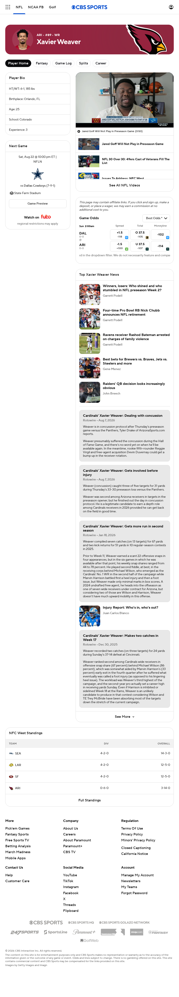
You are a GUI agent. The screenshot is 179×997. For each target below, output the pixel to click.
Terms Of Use (132, 828)
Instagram (71, 887)
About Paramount (77, 840)
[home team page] (38, 174)
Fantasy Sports (17, 834)
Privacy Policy (132, 834)
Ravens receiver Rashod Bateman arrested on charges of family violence (136, 337)
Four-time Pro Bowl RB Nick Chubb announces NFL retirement (131, 312)
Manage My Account (137, 875)
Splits (83, 63)
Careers (69, 834)
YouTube (70, 875)
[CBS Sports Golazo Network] (124, 922)
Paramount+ (72, 846)
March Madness (17, 852)
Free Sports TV (17, 840)
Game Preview (38, 204)
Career (100, 63)
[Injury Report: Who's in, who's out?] (89, 616)
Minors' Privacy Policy (138, 840)
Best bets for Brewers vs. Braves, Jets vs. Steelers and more (135, 361)
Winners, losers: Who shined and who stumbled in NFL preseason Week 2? (132, 288)
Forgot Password (134, 893)
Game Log (63, 63)
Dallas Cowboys (35, 186)
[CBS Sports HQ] (81, 922)
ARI (17, 788)
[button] (8, 7)
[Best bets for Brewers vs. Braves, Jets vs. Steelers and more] (89, 367)
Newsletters (130, 881)
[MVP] (136, 930)
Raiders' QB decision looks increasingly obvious (134, 386)
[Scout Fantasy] (158, 932)
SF (17, 777)
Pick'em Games (17, 828)
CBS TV (69, 852)
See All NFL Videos (124, 185)
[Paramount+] (84, 931)
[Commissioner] (113, 930)
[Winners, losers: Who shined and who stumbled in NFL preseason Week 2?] (89, 294)
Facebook (70, 893)
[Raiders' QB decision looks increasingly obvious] (89, 392)
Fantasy (42, 63)
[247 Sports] (24, 931)
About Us (70, 828)
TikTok (68, 881)
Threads (69, 905)
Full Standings (89, 800)
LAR (18, 765)
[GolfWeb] (89, 940)
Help (9, 875)
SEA (18, 754)
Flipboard (71, 911)
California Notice (134, 854)
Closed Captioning (136, 848)
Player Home (18, 63)
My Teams (129, 887)
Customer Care (17, 881)
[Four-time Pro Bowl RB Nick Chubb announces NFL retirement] (89, 318)
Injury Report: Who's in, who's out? (130, 607)
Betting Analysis (18, 846)
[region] (125, 99)
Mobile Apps (15, 858)
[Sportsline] (55, 931)
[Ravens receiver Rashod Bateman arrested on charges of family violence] (89, 343)
